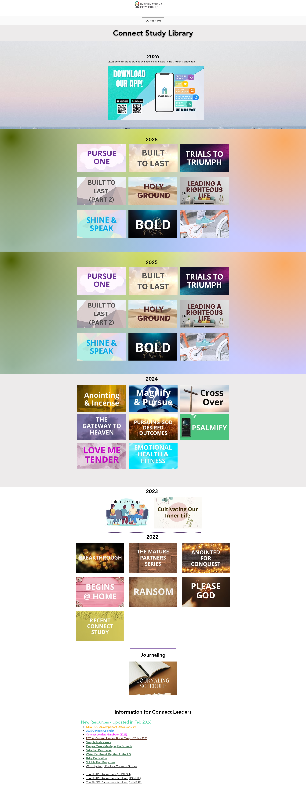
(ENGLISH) (123, 774)
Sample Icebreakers (98, 742)
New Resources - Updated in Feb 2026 (116, 722)
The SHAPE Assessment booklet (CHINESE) (114, 782)
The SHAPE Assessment (101, 774)
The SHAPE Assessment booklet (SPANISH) (113, 778)
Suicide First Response (100, 762)
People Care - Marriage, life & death (109, 746)
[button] (101, 158)
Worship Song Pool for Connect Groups (111, 766)
